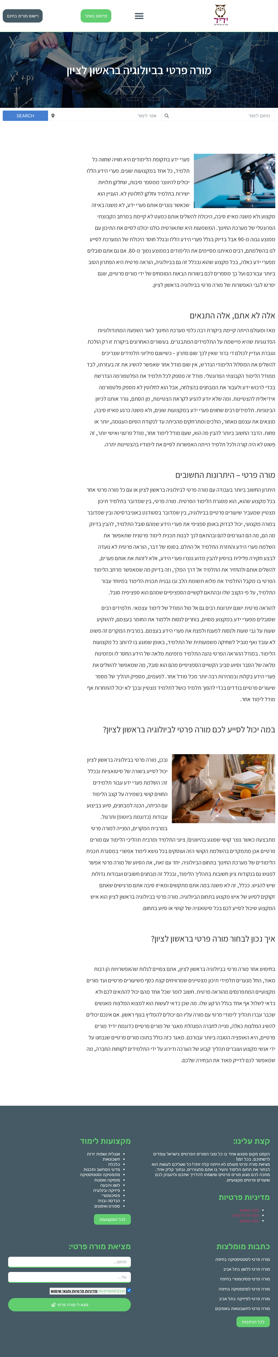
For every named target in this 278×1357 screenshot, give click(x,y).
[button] (139, 16)
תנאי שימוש (249, 1210)
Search (25, 115)
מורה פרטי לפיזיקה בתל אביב (244, 1298)
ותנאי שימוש (61, 1291)
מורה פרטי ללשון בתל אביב (246, 1269)
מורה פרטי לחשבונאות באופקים (242, 1308)
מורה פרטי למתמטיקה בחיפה (244, 1289)
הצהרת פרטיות (245, 1215)
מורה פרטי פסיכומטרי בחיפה (245, 1278)
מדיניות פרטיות (84, 1291)
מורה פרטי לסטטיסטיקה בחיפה (242, 1259)
